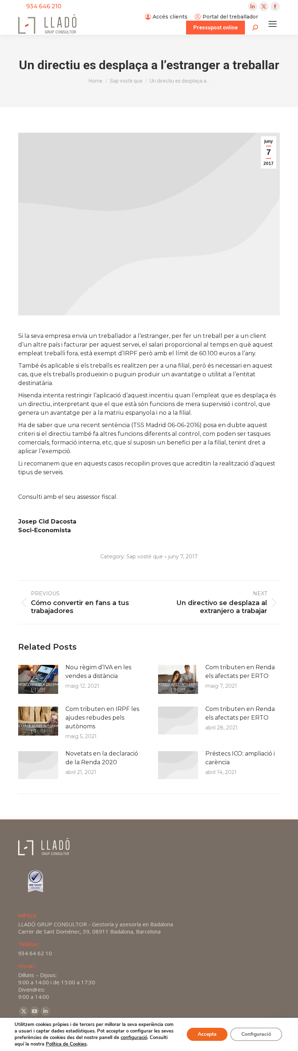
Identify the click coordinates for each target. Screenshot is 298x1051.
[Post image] (38, 679)
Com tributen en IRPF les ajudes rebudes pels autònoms (102, 718)
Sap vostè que (144, 556)
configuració (134, 1037)
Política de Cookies (66, 1044)
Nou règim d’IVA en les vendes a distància (98, 671)
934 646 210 (43, 6)
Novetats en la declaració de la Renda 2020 (101, 758)
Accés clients (170, 16)
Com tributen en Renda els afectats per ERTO (240, 671)
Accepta (207, 1034)
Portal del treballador (230, 16)
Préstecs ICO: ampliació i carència (240, 758)
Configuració (256, 1034)
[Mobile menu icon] (272, 24)
